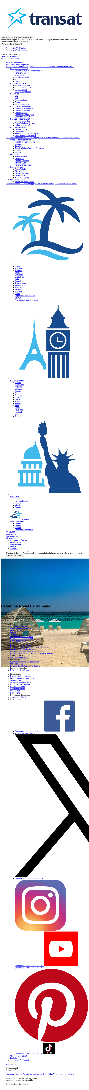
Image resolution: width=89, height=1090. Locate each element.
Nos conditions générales (20, 645)
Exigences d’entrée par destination (24, 662)
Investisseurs (15, 630)
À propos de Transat (18, 626)
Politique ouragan (17, 687)
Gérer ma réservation (9, 56)
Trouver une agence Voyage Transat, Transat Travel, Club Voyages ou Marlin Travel (40, 1074)
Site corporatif (11, 538)
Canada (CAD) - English (16, 48)
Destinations (41, 184)
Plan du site (15, 693)
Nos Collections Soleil (19, 658)
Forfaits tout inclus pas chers (22, 678)
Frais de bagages (17, 664)
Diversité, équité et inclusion (21, 639)
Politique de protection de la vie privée (26, 651)
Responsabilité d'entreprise (21, 637)
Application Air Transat (19, 1060)
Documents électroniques (20, 676)
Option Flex (15, 691)
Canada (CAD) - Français (16, 50)
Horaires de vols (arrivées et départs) (25, 666)
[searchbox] (16, 551)
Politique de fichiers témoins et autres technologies (31, 647)
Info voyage (10, 532)
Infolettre (13, 1058)
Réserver (40, 67)
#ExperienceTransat (18, 1056)
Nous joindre (11, 534)
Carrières (14, 635)
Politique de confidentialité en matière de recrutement (32, 653)
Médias (13, 632)
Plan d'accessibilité (18, 641)
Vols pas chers (16, 680)
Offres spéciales (43, 138)
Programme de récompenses (17, 65)
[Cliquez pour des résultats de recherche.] (28, 551)
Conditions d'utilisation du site (22, 649)
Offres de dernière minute (20, 682)
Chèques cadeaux (17, 689)
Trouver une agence (14, 536)
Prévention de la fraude (19, 670)
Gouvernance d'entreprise (20, 628)
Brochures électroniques (20, 685)
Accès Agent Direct (18, 697)
